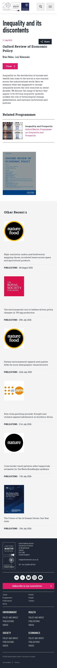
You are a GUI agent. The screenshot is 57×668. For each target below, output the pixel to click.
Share (47, 41)
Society (7, 633)
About (5, 595)
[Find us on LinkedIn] (16, 577)
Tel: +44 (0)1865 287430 (27, 564)
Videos (5, 625)
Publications (7, 601)
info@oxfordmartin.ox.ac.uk (28, 560)
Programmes (7, 598)
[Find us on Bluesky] (28, 577)
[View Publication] (19, 194)
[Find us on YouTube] (40, 577)
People (31, 598)
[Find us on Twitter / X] (22, 577)
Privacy (17, 662)
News (5, 604)
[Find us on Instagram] (34, 577)
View (9, 66)
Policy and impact (10, 617)
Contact (31, 601)
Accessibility (7, 662)
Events (31, 595)
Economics (34, 633)
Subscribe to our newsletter (27, 586)
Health (32, 612)
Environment (10, 612)
